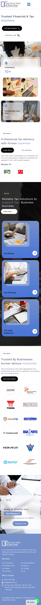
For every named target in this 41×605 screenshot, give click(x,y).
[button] (28, 4)
